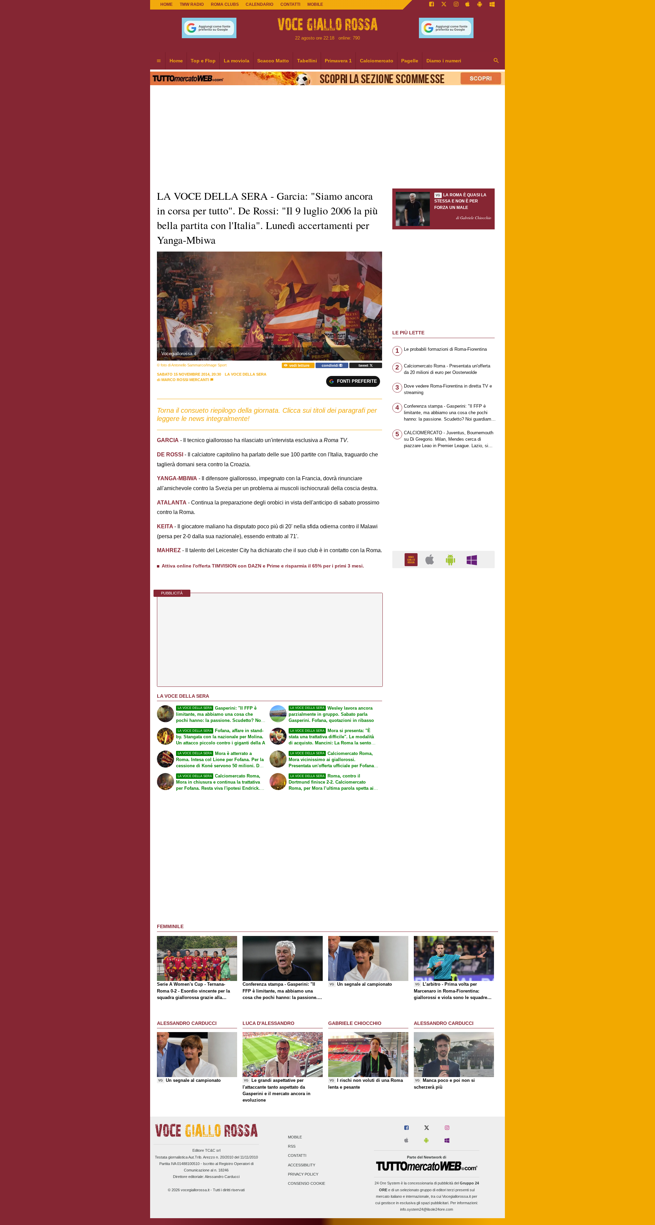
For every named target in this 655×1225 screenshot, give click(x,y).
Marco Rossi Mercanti (185, 380)
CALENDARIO (259, 4)
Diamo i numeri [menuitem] (443, 60)
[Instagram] (456, 5)
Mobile (295, 1137)
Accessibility (301, 1165)
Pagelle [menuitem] (409, 60)
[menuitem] (159, 61)
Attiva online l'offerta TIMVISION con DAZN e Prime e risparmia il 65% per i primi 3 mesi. (263, 566)
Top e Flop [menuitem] (203, 60)
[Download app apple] (468, 5)
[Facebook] (431, 5)
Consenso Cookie (306, 1183)
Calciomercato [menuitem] (376, 60)
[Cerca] (496, 61)
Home (166, 4)
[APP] (412, 559)
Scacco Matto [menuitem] (273, 60)
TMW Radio (192, 4)
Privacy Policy (303, 1174)
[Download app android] (479, 5)
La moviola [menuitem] (236, 60)
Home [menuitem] (176, 60)
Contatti (297, 1156)
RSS (291, 1147)
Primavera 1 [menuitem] (338, 60)
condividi (330, 365)
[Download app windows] (492, 5)
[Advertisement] (443, 837)
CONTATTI (290, 4)
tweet (364, 365)
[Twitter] (444, 5)
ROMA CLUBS (225, 4)
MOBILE (315, 4)
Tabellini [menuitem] (307, 60)
